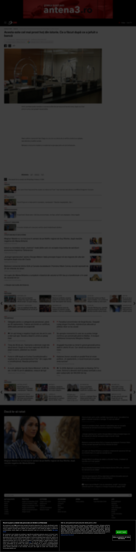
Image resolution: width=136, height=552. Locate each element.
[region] (68, 536)
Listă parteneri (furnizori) (67, 535)
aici (30, 542)
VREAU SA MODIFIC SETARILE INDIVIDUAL (121, 537)
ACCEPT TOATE (121, 532)
